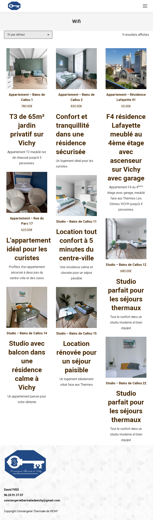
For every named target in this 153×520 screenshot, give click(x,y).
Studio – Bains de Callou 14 (27, 333)
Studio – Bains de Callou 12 (126, 265)
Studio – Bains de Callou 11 (76, 221)
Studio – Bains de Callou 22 (126, 383)
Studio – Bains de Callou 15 (76, 333)
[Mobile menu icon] (145, 6)
